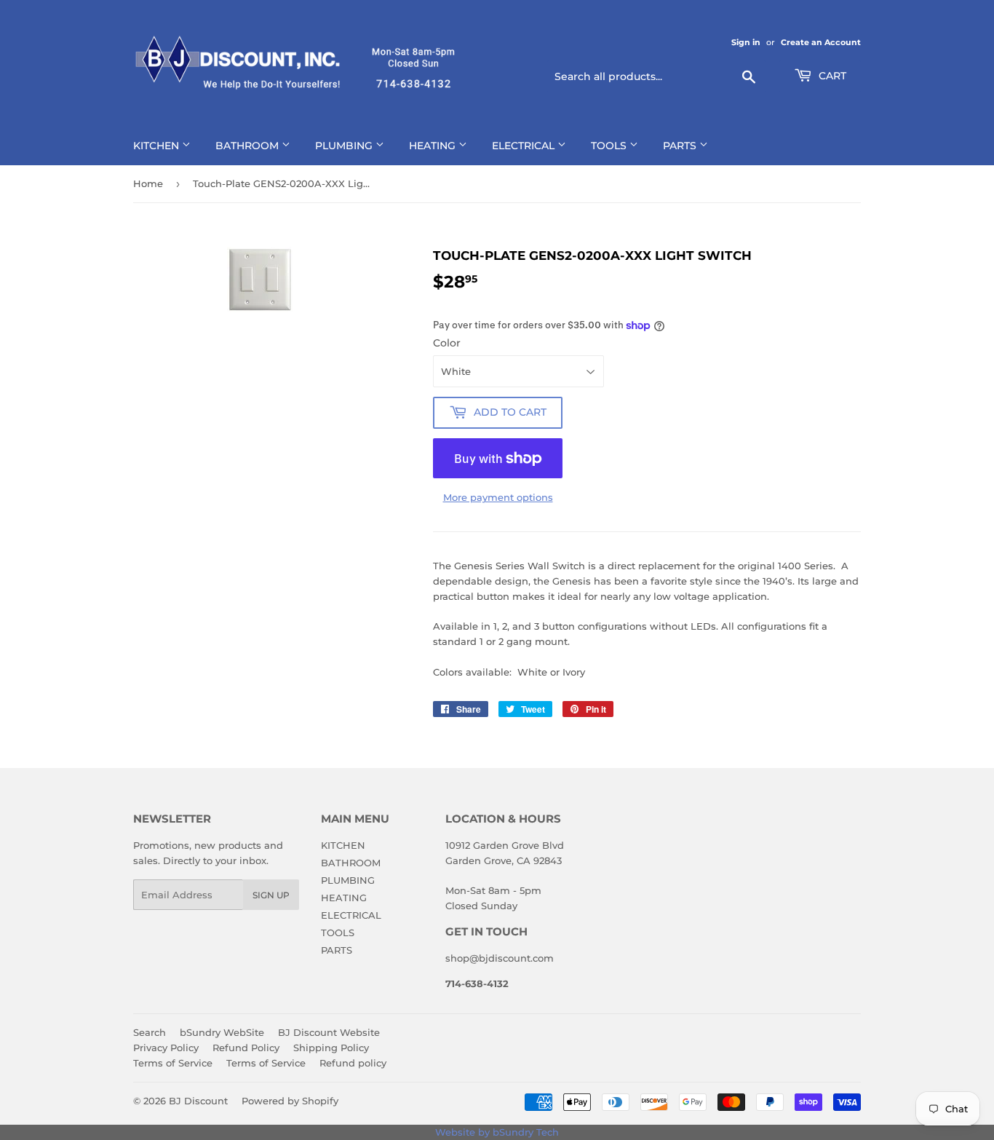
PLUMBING (345, 145)
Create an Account (821, 42)
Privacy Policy (166, 1047)
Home (148, 183)
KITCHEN (157, 145)
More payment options (498, 497)
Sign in (745, 42)
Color (447, 342)
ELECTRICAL (524, 145)
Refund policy (352, 1063)
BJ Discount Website (329, 1032)
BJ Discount (198, 1101)
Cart (831, 75)
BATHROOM (248, 145)
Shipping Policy (331, 1047)
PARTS (681, 145)
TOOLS (610, 145)
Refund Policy (245, 1047)
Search (149, 1032)
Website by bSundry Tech (497, 1132)
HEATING (433, 145)
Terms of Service (172, 1063)
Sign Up (271, 895)
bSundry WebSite (222, 1032)
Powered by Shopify (290, 1101)
